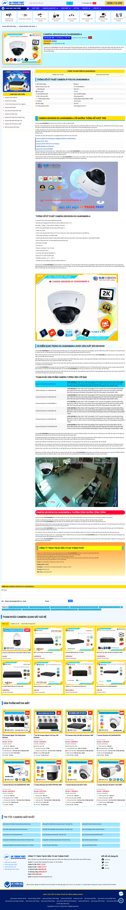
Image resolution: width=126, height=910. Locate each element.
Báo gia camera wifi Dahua (12, 127)
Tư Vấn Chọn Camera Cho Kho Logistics (15, 104)
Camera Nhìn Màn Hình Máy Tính (13, 120)
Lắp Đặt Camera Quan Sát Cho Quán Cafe (109, 607)
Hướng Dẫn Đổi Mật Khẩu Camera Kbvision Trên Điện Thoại (18, 840)
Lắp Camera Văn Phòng (32, 901)
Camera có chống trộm (11, 114)
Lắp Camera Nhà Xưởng (48, 901)
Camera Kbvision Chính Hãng (49, 845)
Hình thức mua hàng (10, 862)
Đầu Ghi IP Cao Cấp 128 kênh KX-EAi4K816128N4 (109, 652)
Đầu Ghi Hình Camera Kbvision (90, 840)
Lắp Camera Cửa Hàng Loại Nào (14, 901)
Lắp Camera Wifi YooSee (98, 901)
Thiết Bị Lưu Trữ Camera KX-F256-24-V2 (75, 686)
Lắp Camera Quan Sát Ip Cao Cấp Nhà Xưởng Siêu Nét (36, 609)
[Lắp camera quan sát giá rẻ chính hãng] (28, 8)
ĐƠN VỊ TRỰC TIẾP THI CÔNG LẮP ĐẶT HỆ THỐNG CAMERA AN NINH (63, 894)
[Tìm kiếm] (69, 3)
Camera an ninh (77, 898)
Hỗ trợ (76, 8)
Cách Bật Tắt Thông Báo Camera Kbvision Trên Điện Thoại (57, 829)
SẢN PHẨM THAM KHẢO (28, 624)
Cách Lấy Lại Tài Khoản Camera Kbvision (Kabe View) (17, 824)
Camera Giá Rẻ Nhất (10, 107)
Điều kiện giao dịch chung (12, 869)
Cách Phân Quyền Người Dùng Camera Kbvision (15, 829)
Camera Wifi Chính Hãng (9, 26)
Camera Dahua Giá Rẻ (34, 898)
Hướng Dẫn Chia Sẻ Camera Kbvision (91, 824)
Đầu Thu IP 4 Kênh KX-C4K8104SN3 (43, 652)
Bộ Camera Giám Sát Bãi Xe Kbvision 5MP (79, 735)
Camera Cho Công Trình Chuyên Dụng (14, 117)
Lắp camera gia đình (90, 898)
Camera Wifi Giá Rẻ (83, 901)
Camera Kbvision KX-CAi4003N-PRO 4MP (16, 785)
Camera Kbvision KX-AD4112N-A (76, 785)
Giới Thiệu (35, 8)
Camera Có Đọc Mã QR (11, 97)
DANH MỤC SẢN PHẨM (13, 8)
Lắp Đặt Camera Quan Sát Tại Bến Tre (59, 607)
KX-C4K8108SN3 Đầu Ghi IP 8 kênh (74, 652)
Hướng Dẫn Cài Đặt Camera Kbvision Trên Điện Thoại (56, 840)
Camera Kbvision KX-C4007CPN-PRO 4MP (48, 785)
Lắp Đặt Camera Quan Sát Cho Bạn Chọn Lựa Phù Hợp (84, 607)
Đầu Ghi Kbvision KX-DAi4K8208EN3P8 (107, 686)
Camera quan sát (49, 8)
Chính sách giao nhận (11, 864)
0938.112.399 (114, 3)
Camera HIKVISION (66, 898)
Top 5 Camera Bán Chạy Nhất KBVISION (92, 834)
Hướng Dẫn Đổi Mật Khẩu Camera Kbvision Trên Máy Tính (57, 824)
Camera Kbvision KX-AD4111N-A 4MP (109, 785)
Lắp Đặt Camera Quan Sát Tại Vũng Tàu (18, 607)
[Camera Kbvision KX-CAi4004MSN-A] (22, 48)
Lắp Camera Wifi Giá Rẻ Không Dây (66, 901)
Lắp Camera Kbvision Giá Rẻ (89, 845)
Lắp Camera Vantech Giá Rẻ (18, 898)
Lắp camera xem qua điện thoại (106, 898)
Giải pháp (64, 8)
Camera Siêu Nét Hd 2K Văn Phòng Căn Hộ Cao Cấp (64, 609)
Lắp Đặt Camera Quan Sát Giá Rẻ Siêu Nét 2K (89, 609)
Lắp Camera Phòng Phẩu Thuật (13, 110)
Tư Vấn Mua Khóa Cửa (62, 903)
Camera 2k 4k (14, 624)
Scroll (121, 900)
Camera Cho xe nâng (10, 101)
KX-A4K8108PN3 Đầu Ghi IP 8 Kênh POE (12, 686)
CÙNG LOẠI (5, 624)
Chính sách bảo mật (10, 867)
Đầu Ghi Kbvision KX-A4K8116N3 (42, 686)
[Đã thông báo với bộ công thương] (13, 884)
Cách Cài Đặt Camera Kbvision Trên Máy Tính (54, 834)
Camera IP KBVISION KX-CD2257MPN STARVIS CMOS (16, 652)
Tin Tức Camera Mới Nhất (19, 817)
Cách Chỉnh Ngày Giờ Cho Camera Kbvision (93, 829)
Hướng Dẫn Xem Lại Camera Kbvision (12, 834)
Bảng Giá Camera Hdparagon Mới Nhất (39, 607)
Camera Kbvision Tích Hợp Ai (27, 26)
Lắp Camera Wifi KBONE (113, 901)
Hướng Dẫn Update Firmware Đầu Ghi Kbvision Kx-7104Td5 (18, 845)
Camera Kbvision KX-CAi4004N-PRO (109, 735)
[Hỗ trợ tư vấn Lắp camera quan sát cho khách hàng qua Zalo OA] (121, 894)
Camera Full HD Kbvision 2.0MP (13, 124)
